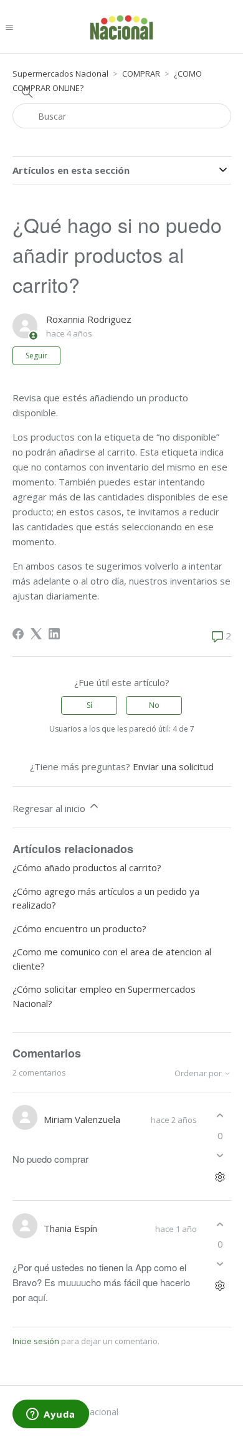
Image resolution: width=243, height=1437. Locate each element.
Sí (89, 705)
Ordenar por (199, 1073)
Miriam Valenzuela (82, 1119)
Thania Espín (70, 1228)
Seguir (36, 355)
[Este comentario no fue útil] (220, 1155)
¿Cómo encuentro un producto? (79, 928)
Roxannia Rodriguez (88, 319)
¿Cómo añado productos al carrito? (86, 867)
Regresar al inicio (50, 808)
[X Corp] (36, 633)
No (154, 705)
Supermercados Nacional (60, 73)
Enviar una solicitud (173, 766)
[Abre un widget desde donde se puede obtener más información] (50, 1415)
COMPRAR (141, 73)
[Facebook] (18, 633)
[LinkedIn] (54, 633)
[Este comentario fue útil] (220, 1116)
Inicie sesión (35, 1341)
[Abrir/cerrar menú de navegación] (9, 26)
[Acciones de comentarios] (220, 1177)
